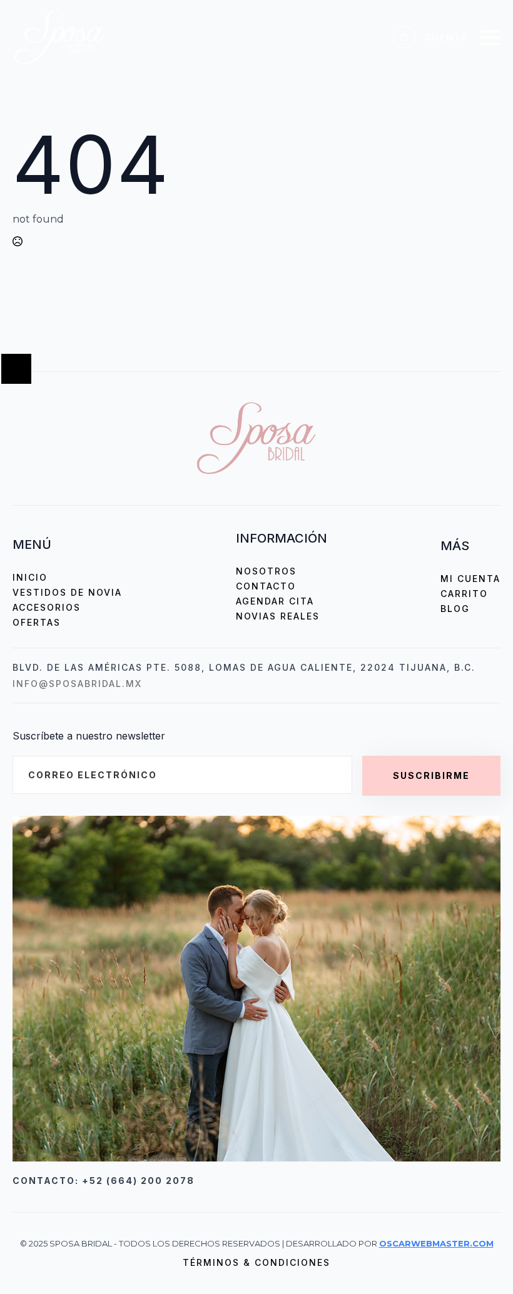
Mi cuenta (470, 578)
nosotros (266, 571)
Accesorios (47, 607)
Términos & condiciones (256, 1262)
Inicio (30, 577)
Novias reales (278, 616)
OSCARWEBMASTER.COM (436, 1243)
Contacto (266, 586)
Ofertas (37, 622)
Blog (455, 608)
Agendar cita (275, 601)
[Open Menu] (490, 38)
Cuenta (446, 37)
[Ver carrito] (404, 37)
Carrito (464, 593)
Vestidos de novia (67, 592)
